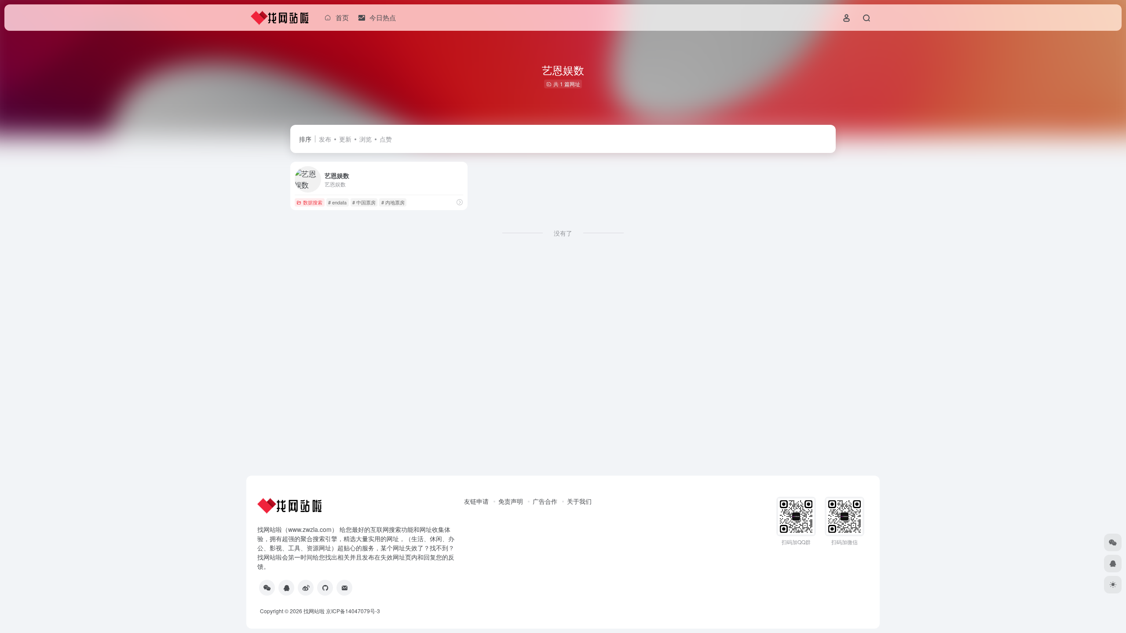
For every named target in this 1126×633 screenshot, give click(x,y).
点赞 (386, 139)
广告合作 (545, 501)
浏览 (365, 139)
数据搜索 (312, 202)
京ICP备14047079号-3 (353, 611)
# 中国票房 (364, 202)
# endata (337, 202)
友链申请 (476, 501)
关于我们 (579, 501)
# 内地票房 (393, 202)
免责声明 (510, 501)
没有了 (563, 233)
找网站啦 (314, 611)
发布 (325, 139)
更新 (345, 139)
